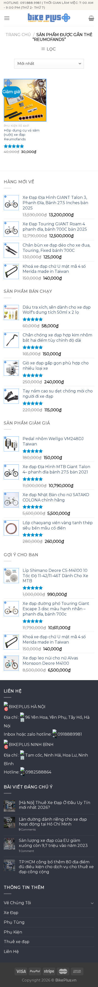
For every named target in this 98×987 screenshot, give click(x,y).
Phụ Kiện (13, 932)
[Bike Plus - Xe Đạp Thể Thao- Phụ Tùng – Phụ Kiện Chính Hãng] (49, 18)
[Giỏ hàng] (91, 18)
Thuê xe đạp (16, 941)
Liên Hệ (11, 951)
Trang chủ (18, 34)
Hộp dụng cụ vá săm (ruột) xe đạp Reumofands (21, 134)
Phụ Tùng (14, 922)
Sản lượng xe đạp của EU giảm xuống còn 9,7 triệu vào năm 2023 (53, 843)
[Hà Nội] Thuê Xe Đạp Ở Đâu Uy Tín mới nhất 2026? (54, 805)
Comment (26, 851)
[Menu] (7, 18)
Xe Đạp (11, 912)
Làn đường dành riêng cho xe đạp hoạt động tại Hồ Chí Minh (53, 821)
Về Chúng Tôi (17, 902)
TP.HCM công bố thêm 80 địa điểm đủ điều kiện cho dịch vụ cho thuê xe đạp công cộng (56, 867)
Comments (27, 829)
